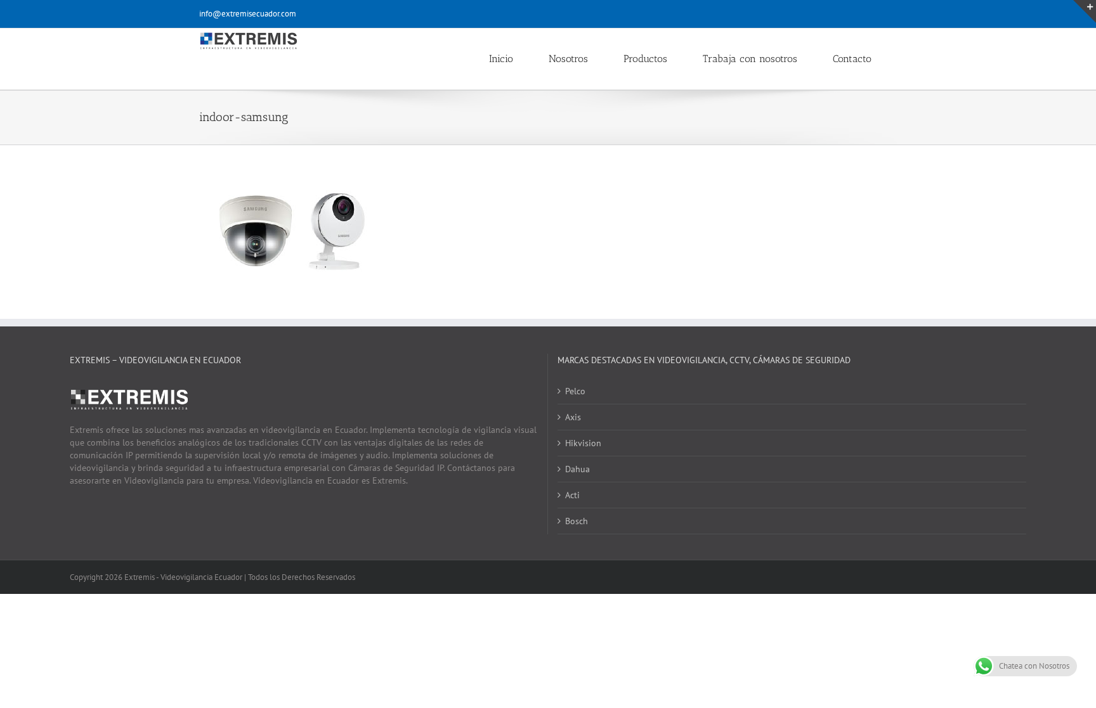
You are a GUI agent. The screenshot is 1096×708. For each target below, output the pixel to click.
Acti (572, 495)
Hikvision (583, 443)
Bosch (576, 521)
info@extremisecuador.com (247, 13)
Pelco (575, 391)
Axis (573, 417)
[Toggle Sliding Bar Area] (1084, 11)
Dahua (577, 469)
